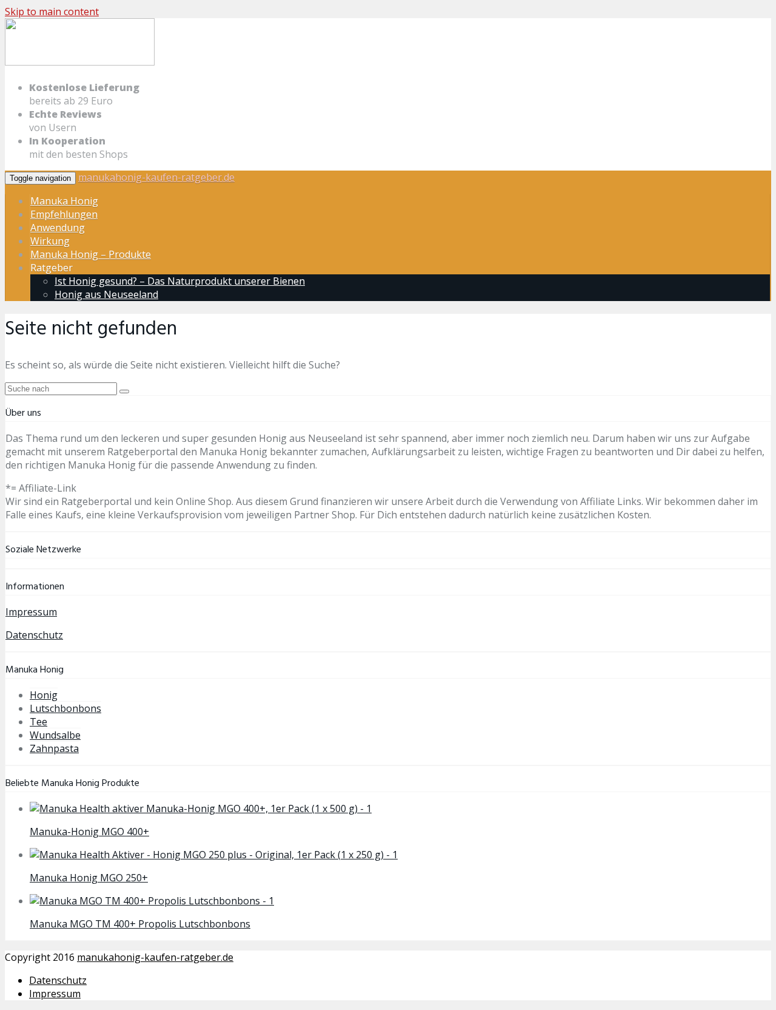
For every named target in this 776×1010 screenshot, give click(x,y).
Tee (38, 721)
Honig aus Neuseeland (106, 294)
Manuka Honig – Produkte (90, 254)
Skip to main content (52, 11)
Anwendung (57, 227)
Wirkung (50, 241)
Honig (44, 695)
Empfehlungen (64, 214)
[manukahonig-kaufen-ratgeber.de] (80, 63)
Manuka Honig (64, 201)
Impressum (31, 612)
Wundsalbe (55, 735)
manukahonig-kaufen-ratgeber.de (156, 177)
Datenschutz (34, 635)
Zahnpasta (54, 748)
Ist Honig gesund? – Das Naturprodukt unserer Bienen (180, 281)
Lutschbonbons (65, 708)
